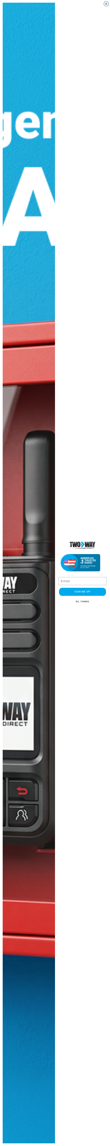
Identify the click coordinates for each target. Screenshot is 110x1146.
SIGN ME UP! (82, 592)
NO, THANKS (82, 601)
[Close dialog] (106, 3)
